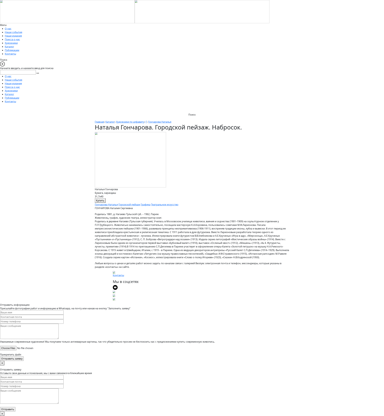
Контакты (118, 275)
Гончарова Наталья (106, 204)
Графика (145, 204)
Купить (100, 200)
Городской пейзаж (129, 204)
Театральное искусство (164, 204)
